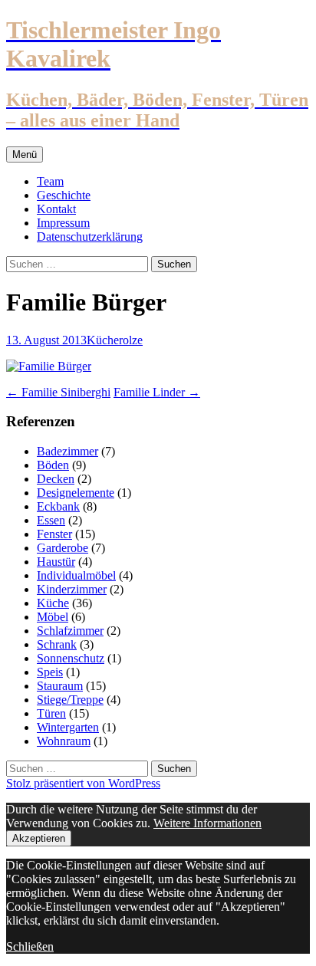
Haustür (56, 561)
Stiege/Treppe (70, 699)
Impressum (63, 222)
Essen (51, 520)
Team (50, 181)
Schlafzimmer (70, 630)
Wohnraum (64, 741)
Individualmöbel (76, 575)
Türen (51, 713)
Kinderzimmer (72, 589)
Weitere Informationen (207, 823)
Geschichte (64, 195)
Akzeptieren (38, 838)
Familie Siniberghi (58, 392)
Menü (24, 154)
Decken (55, 478)
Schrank (57, 644)
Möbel (52, 616)
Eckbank (58, 506)
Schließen (30, 946)
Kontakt (56, 208)
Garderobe (62, 547)
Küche (103, 340)
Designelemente (75, 492)
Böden (53, 465)
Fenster (54, 533)
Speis (50, 671)
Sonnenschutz (70, 658)
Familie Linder (157, 392)
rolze (131, 340)
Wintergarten (68, 727)
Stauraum (60, 685)
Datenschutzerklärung (90, 236)
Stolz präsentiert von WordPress (83, 783)
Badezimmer (67, 451)
